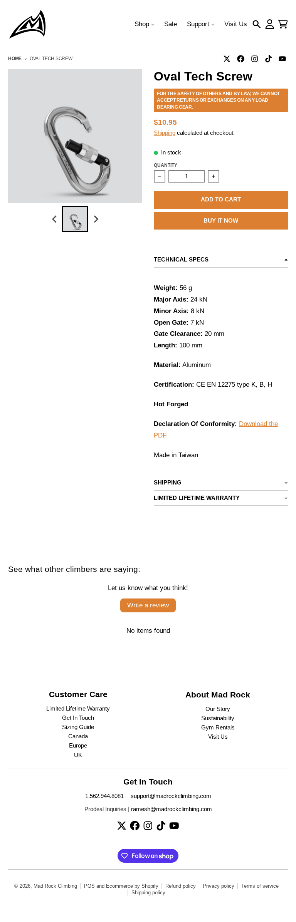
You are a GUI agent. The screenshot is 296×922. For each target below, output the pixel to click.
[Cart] (283, 24)
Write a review (148, 605)
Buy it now (221, 221)
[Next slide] (95, 219)
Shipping (164, 133)
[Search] (257, 24)
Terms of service (260, 886)
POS (89, 886)
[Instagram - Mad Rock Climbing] (254, 58)
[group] (75, 219)
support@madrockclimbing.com (171, 796)
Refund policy (180, 886)
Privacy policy (218, 886)
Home (15, 58)
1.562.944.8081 (104, 796)
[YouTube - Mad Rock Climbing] (282, 58)
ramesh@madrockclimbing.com (171, 809)
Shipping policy (148, 892)
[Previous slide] (55, 219)
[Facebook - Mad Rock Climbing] (240, 58)
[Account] (270, 24)
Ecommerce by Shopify (132, 886)
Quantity (165, 165)
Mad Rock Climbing (55, 886)
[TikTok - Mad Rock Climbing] (268, 58)
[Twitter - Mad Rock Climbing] (227, 58)
